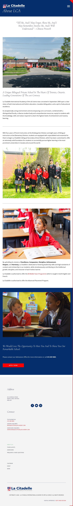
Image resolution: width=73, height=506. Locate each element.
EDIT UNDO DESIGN (61, 500)
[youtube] (36, 405)
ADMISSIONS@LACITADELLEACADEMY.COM (18, 429)
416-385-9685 (10, 421)
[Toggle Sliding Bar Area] (71, 1)
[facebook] (32, 405)
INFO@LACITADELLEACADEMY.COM (16, 425)
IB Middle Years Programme (37, 274)
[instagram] (40, 405)
